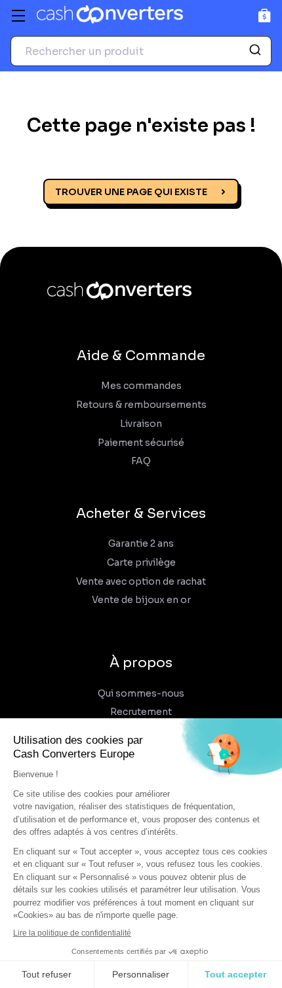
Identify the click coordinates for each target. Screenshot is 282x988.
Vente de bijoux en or (141, 600)
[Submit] (257, 51)
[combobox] (141, 51)
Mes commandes (141, 386)
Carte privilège (141, 562)
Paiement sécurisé (141, 442)
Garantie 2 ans (141, 543)
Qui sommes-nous (141, 693)
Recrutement (141, 712)
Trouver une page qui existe (131, 192)
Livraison (141, 424)
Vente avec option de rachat (141, 581)
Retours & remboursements (141, 405)
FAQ (141, 461)
